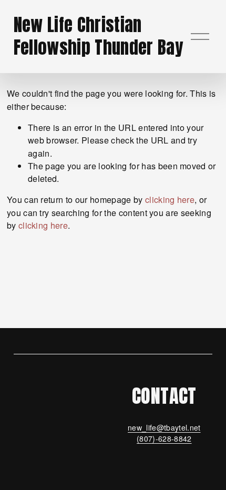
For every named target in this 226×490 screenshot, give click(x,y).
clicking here (169, 199)
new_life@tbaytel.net (164, 427)
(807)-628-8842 (164, 438)
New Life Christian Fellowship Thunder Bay (98, 36)
